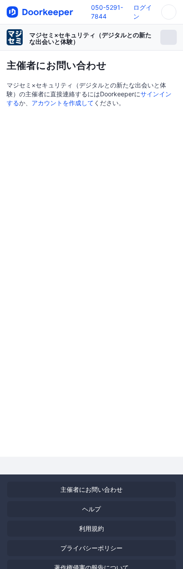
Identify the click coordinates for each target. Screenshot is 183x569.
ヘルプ (91, 509)
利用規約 (91, 528)
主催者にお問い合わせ (91, 489)
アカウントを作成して (63, 103)
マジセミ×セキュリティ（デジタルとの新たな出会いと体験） (90, 38)
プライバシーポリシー (91, 548)
